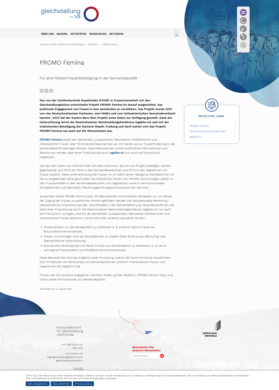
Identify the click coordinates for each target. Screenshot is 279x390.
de (177, 35)
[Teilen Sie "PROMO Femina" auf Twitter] (51, 91)
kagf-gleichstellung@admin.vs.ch (65, 357)
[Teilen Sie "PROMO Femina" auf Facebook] (46, 91)
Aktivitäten (93, 44)
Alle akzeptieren (37, 383)
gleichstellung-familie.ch (69, 360)
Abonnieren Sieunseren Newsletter (146, 349)
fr (176, 31)
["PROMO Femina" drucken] (41, 90)
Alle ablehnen (61, 383)
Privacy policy (83, 383)
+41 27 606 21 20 (74, 353)
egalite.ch (117, 152)
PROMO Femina (51, 139)
